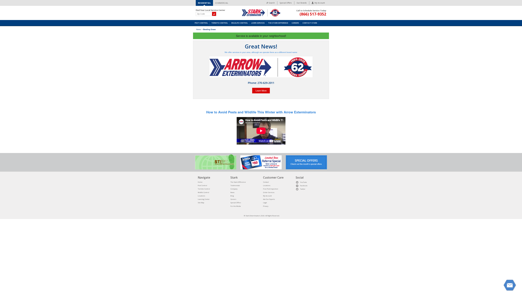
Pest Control (201, 23)
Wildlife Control (239, 23)
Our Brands (302, 2)
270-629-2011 (265, 83)
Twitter (302, 189)
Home (198, 29)
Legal (265, 203)
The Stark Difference (278, 23)
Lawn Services (258, 23)
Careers (295, 23)
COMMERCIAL (221, 3)
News (232, 192)
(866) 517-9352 (313, 14)
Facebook (303, 186)
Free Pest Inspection (270, 189)
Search (272, 2)
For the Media (235, 206)
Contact (266, 182)
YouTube (303, 182)
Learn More (261, 90)
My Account (267, 196)
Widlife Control (203, 192)
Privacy (265, 206)
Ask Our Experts (269, 199)
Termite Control (219, 23)
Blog (232, 196)
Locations (201, 196)
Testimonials (235, 185)
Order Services (268, 192)
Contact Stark (309, 23)
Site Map (201, 203)
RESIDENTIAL (204, 3)
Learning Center (204, 199)
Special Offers (286, 2)
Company (233, 189)
